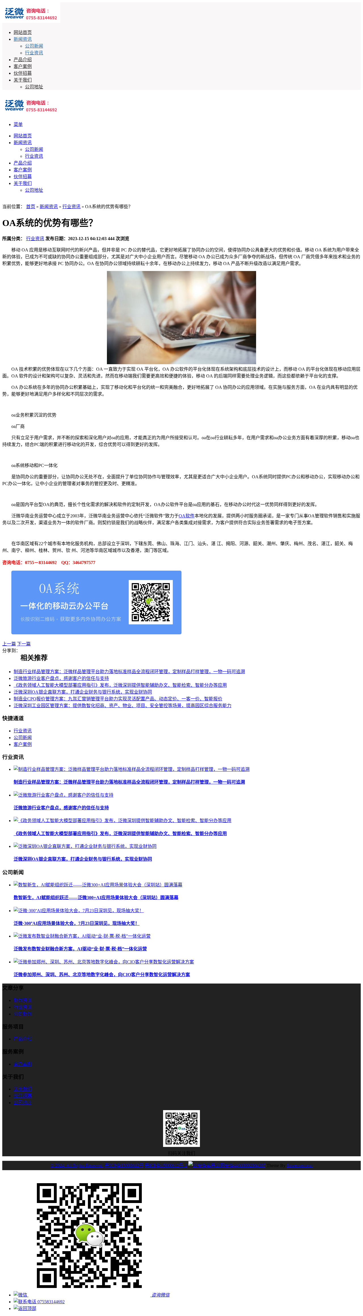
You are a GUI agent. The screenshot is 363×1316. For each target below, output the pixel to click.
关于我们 (23, 80)
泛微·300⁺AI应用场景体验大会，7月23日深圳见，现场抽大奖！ (77, 923)
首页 (30, 206)
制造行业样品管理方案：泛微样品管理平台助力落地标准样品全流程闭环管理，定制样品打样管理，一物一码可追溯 (129, 671)
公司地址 (34, 86)
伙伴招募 (23, 73)
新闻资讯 (23, 39)
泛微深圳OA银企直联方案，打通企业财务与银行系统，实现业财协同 (83, 692)
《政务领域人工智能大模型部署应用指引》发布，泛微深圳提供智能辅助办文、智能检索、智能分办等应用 (120, 685)
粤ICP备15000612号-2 (166, 1165)
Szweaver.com (300, 1165)
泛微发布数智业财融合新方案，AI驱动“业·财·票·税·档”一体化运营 (80, 948)
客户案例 (23, 66)
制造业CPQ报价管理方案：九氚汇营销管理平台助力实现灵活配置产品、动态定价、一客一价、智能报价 (118, 698)
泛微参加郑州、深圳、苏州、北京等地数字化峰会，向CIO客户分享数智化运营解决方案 (102, 974)
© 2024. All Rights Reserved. (77, 1165)
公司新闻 (34, 46)
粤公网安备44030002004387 (238, 1165)
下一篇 (24, 643)
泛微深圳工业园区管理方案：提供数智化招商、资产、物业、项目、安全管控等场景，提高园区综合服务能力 (122, 705)
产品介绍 (23, 59)
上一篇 (9, 643)
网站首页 (23, 32)
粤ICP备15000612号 (124, 1165)
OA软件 (187, 515)
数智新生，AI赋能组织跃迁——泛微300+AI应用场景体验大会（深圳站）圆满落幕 (96, 897)
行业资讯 (34, 52)
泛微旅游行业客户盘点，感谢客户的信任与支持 (61, 678)
